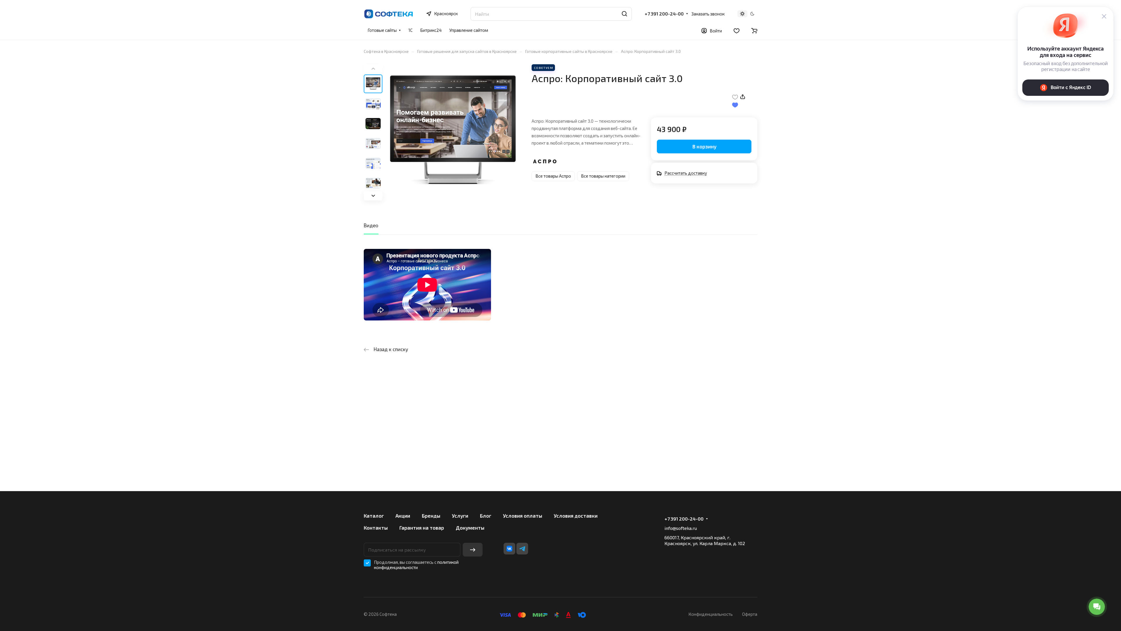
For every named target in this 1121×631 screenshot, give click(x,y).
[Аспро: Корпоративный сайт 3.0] (453, 132)
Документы (470, 528)
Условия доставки (576, 516)
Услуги (460, 516)
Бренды (431, 516)
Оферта (749, 614)
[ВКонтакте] (509, 548)
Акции (403, 516)
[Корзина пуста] (754, 30)
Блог (485, 516)
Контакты (376, 528)
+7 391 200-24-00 (664, 13)
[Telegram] (522, 548)
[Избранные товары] (736, 30)
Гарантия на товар (421, 528)
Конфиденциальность (710, 614)
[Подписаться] (473, 550)
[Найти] (624, 14)
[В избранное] (735, 96)
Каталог (374, 516)
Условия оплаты (522, 516)
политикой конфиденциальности (416, 564)
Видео (371, 225)
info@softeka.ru (680, 528)
